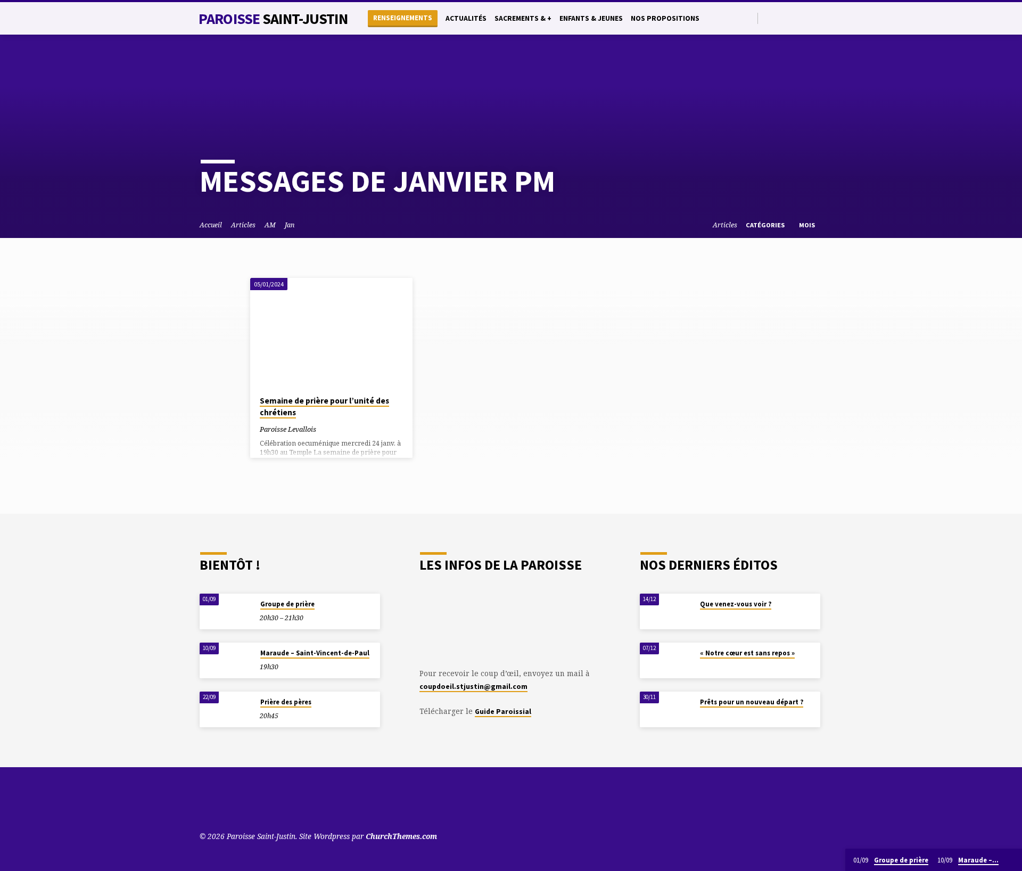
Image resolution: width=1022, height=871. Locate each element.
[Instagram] (805, 18)
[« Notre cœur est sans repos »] (666, 660)
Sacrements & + (522, 18)
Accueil (211, 224)
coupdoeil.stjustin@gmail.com (473, 686)
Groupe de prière (287, 604)
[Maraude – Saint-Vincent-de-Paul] (226, 660)
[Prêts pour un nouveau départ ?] (666, 709)
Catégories (766, 225)
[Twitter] (781, 18)
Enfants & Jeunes (591, 18)
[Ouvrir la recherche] (748, 18)
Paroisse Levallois (288, 429)
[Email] (817, 18)
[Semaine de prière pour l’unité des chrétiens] (331, 332)
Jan (289, 224)
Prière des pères (285, 701)
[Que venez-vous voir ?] (666, 611)
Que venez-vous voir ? (735, 604)
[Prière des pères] (226, 709)
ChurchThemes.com (401, 836)
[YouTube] (768, 18)
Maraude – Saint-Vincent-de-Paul (314, 653)
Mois (808, 225)
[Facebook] (793, 18)
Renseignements (402, 17)
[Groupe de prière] (226, 611)
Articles (243, 224)
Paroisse (273, 18)
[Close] (1012, 860)
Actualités (466, 18)
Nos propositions (665, 18)
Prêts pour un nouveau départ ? (751, 701)
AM (270, 224)
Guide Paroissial (503, 711)
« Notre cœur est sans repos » (747, 653)
